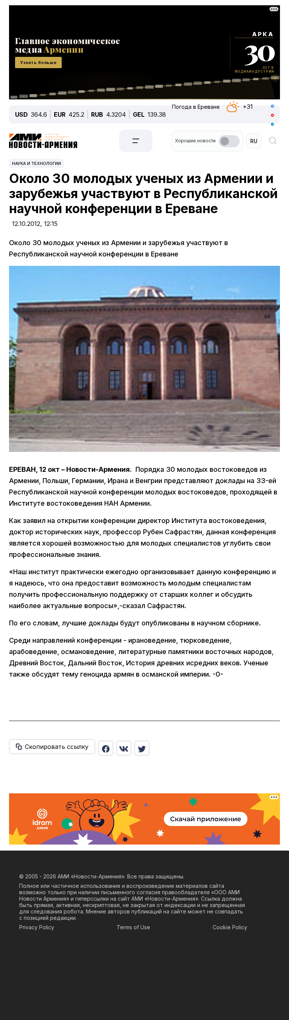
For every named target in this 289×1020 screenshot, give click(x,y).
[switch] (229, 141)
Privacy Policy (36, 927)
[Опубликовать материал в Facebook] (106, 748)
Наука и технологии (36, 163)
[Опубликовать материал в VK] (123, 748)
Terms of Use (133, 927)
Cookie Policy (230, 927)
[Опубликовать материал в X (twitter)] (142, 748)
